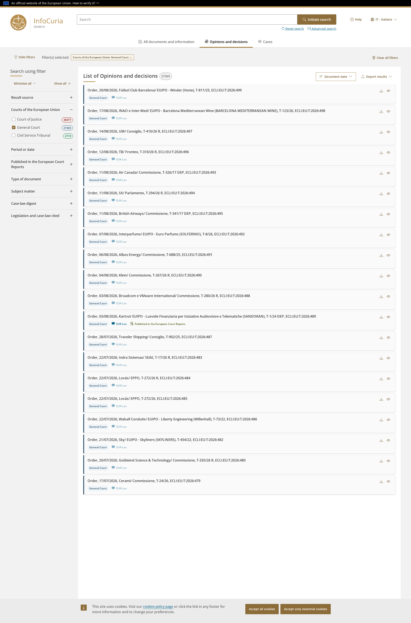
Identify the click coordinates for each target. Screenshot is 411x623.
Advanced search (323, 29)
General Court (28, 127)
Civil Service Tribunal (33, 135)
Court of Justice (29, 119)
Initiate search (319, 19)
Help (358, 19)
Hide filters (27, 57)
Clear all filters (387, 58)
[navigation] (356, 19)
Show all (60, 83)
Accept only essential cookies (305, 609)
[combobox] (384, 19)
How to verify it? (84, 3)
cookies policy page (158, 606)
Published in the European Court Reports (160, 324)
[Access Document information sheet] (388, 91)
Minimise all (22, 83)
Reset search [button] (294, 29)
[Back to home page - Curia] (18, 22)
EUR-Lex (121, 324)
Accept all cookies (262, 609)
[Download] (381, 91)
